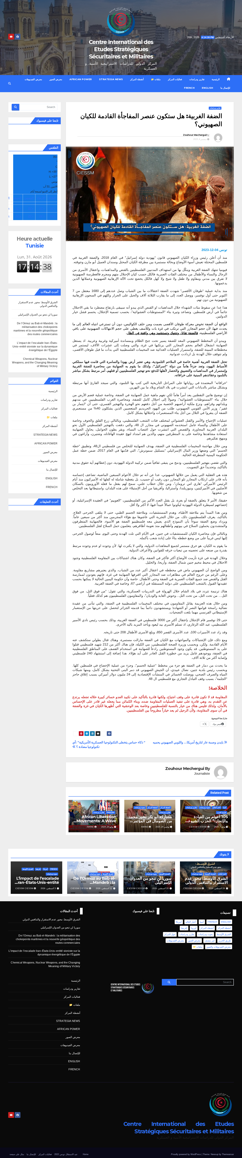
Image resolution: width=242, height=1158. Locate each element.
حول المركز (169, 934)
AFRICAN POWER (80, 79)
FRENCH (189, 87)
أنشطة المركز (137, 79)
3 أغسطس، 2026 (48, 888)
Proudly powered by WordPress (186, 1154)
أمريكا (45, 869)
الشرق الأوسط (210, 874)
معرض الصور (55, 79)
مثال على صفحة (17, 1154)
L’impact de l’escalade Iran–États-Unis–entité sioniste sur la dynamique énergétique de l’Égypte (35, 347)
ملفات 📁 (156, 79)
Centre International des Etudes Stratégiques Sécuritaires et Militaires (121, 49)
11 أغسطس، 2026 (104, 888)
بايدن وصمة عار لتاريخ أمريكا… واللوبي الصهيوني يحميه (188, 742)
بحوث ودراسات (205, 807)
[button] (9, 83)
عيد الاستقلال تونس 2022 (66, 1154)
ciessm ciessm (198, 827)
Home (85, 1154)
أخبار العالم (216, 807)
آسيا (224, 807)
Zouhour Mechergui (194, 134)
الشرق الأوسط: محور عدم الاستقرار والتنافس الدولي (206, 880)
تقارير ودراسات (196, 79)
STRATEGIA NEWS (111, 79)
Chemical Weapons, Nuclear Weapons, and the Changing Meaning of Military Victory (34, 362)
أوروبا (193, 928)
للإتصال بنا (225, 87)
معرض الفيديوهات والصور (218, 947)
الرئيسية (216, 79)
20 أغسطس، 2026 (160, 888)
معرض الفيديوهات (33, 79)
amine (144, 827)
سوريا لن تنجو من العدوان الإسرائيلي (37, 314)
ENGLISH (207, 87)
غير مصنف (209, 940)
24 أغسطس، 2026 (217, 888)
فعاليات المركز (175, 79)
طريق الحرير (221, 812)
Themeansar (228, 1154)
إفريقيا (38, 869)
